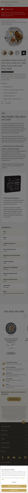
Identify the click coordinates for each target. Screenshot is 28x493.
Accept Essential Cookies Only (14, 486)
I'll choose (14, 482)
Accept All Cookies (14, 490)
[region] (14, 479)
